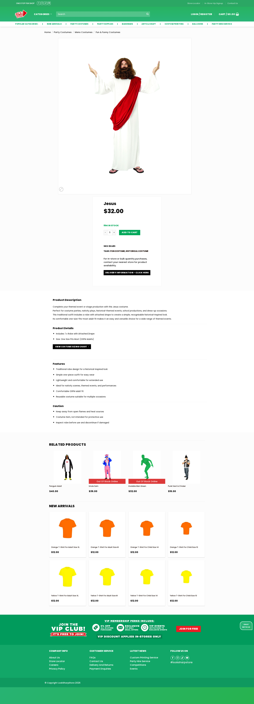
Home (47, 32)
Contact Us (232, 3)
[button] (228, 14)
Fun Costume (117, 251)
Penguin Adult (55, 486)
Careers (53, 665)
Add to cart (130, 232)
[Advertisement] (23, 691)
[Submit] (147, 14)
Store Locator (193, 3)
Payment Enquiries (100, 668)
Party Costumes (63, 32)
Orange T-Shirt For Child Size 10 (184, 547)
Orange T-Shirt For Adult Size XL (65, 547)
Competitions (138, 665)
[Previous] (49, 479)
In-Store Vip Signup (214, 3)
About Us (54, 657)
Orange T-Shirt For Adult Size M (105, 547)
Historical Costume (137, 251)
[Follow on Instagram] (42, 3)
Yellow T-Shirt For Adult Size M (104, 595)
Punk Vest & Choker (177, 486)
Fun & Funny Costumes (108, 32)
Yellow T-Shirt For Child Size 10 (183, 595)
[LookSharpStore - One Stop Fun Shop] (21, 14)
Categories (42, 14)
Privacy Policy (57, 668)
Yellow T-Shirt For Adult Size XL (64, 595)
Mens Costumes (83, 32)
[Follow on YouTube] (49, 3)
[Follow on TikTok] (45, 3)
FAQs (93, 657)
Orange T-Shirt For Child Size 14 (144, 547)
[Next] (204, 479)
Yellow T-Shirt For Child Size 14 (144, 595)
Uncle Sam (93, 486)
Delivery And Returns (101, 665)
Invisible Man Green (137, 486)
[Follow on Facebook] (38, 3)
